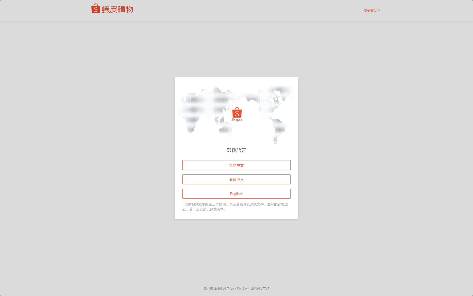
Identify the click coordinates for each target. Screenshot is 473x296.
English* (236, 193)
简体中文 (236, 179)
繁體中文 (236, 165)
